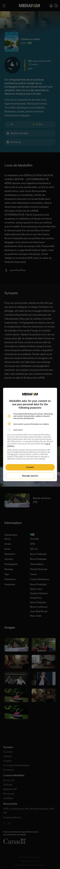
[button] (30, 430)
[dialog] (30, 434)
